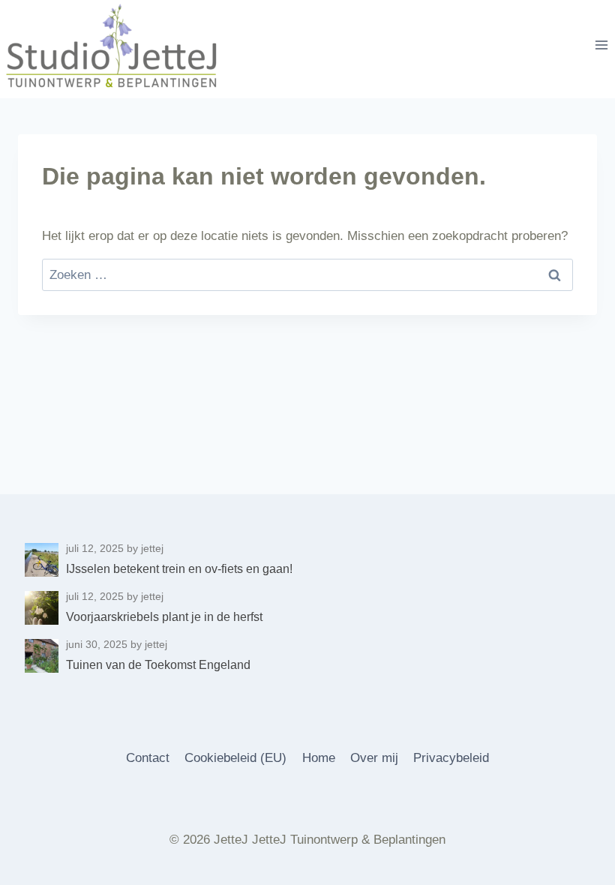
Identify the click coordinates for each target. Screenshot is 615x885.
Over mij (374, 758)
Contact (148, 758)
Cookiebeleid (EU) (235, 758)
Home (318, 758)
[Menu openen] (601, 45)
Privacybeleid (451, 758)
